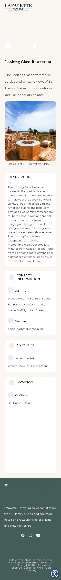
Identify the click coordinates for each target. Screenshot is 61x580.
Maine (46, 164)
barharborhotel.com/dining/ (26, 329)
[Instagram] (30, 535)
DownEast (35, 164)
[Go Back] (8, 46)
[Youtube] (38, 535)
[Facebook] (22, 535)
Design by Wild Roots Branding (37, 569)
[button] (52, 7)
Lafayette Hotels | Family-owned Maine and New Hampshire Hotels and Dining (30, 562)
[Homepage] (21, 7)
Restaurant (15, 164)
